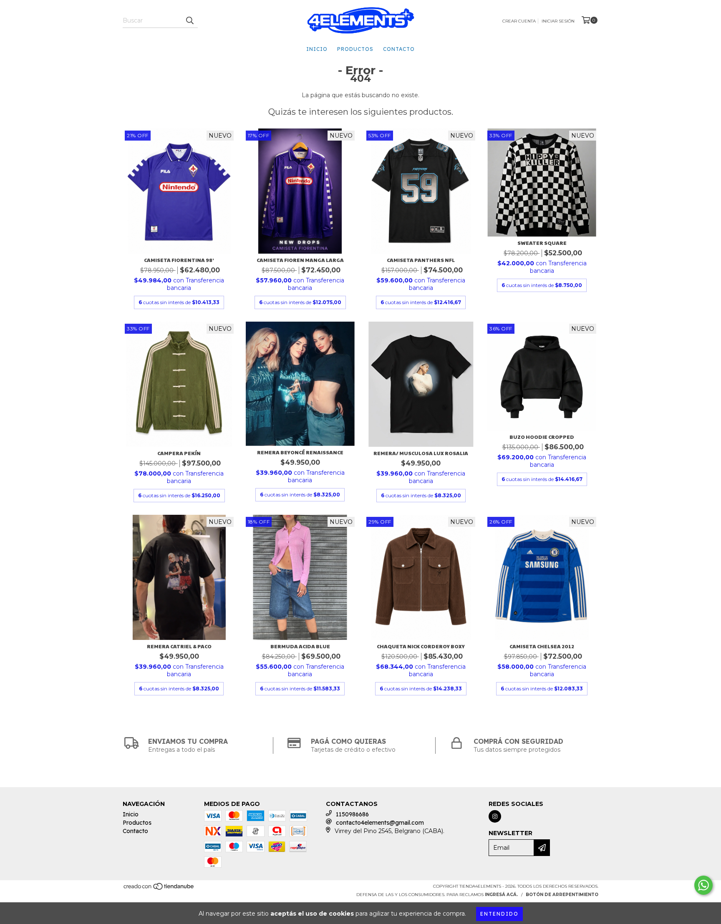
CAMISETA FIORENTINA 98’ (179, 260)
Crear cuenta (519, 21)
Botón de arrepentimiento (562, 894)
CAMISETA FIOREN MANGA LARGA (300, 260)
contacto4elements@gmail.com (380, 822)
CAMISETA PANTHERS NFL (421, 260)
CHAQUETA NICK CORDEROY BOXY (421, 646)
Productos (355, 49)
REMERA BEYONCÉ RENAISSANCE (300, 452)
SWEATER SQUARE (542, 242)
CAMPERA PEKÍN (179, 453)
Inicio (317, 49)
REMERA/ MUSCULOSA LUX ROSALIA (420, 453)
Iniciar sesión (558, 21)
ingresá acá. (501, 894)
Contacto (399, 49)
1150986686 (352, 814)
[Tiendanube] (159, 889)
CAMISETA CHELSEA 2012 (541, 646)
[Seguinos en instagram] (495, 816)
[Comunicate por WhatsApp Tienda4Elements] (703, 885)
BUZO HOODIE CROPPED (541, 436)
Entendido (499, 914)
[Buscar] (189, 20)
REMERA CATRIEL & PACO (179, 646)
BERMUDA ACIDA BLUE (300, 646)
